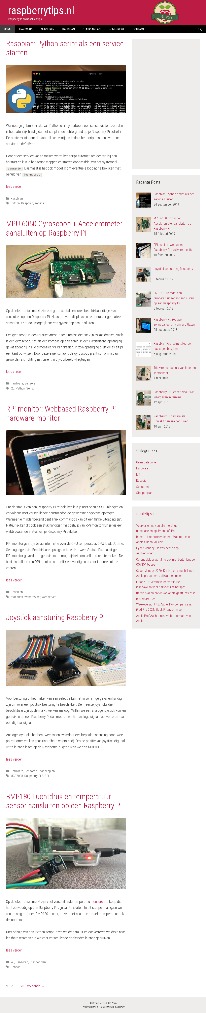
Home (7, 29)
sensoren (98, 901)
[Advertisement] (166, 103)
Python (15, 203)
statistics (17, 597)
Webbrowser (32, 597)
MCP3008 (17, 776)
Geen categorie (146, 462)
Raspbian (68, 29)
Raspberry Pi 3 (33, 776)
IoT (12, 962)
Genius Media (99, 1003)
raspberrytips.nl (41, 10)
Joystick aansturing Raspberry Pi (55, 617)
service (39, 203)
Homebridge (117, 29)
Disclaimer (119, 1007)
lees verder (14, 186)
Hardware (26, 29)
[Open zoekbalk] (200, 29)
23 (22, 986)
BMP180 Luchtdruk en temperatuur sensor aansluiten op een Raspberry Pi (64, 801)
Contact (138, 29)
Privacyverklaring (90, 1007)
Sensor (31, 388)
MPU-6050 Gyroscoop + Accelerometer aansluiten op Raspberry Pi (64, 228)
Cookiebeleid (106, 1007)
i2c (12, 388)
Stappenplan (92, 29)
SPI (47, 776)
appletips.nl (146, 513)
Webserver (49, 597)
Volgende (36, 986)
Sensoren (47, 29)
